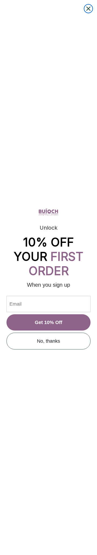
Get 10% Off (48, 322)
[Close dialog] (88, 8)
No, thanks (48, 341)
